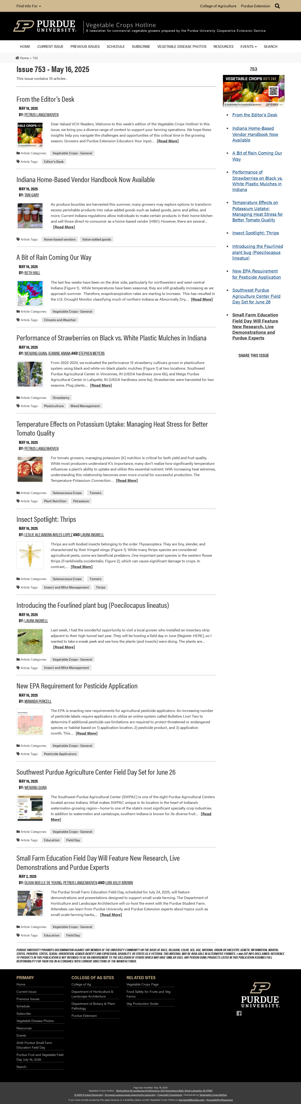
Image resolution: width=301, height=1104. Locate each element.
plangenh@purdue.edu (191, 1099)
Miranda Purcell (37, 701)
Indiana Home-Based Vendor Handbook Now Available (85, 179)
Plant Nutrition (55, 501)
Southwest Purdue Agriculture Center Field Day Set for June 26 (96, 771)
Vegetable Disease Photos (181, 46)
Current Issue (50, 46)
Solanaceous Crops (67, 493)
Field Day (73, 840)
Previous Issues (85, 46)
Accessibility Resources (219, 1099)
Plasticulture (54, 406)
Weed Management (85, 406)
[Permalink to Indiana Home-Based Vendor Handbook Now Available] (30, 215)
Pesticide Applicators (60, 754)
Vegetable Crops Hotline (213, 1094)
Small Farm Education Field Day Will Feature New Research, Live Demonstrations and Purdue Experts (98, 862)
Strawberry (61, 397)
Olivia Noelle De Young (43, 882)
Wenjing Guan (35, 353)
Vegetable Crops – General (72, 153)
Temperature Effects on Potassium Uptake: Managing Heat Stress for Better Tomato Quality (112, 428)
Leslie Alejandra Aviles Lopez (48, 534)
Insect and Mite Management (66, 587)
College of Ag (81, 984)
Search (270, 46)
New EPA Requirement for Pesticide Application (77, 685)
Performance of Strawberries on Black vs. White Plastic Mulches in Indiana (111, 337)
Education (51, 840)
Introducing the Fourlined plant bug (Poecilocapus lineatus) (92, 604)
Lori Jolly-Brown (119, 882)
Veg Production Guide (142, 1003)
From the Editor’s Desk (45, 98)
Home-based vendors (59, 239)
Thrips (100, 587)
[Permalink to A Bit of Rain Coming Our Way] (30, 293)
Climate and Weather (60, 320)
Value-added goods (96, 239)
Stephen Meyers (92, 353)
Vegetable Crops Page (142, 984)
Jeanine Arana (59, 353)
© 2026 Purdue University (88, 1094)
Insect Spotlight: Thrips (46, 518)
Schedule (116, 46)
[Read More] (168, 140)
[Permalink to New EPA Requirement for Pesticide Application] (30, 722)
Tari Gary (31, 195)
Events (247, 46)
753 (253, 68)
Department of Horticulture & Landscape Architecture (92, 993)
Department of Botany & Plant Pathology (93, 1005)
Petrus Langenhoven (41, 114)
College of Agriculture (218, 5)
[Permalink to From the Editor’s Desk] (30, 135)
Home (25, 46)
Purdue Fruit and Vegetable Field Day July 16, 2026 (39, 1057)
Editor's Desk (54, 161)
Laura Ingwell (92, 534)
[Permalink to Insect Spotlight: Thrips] (30, 555)
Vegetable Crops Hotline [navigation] (121, 25)
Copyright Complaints (170, 1094)
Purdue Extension (255, 5)
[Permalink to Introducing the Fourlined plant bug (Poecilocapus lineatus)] (30, 641)
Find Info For (27, 5)
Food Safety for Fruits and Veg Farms (148, 993)
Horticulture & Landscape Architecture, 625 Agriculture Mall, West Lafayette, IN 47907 (164, 1090)
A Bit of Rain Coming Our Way (53, 256)
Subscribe (141, 46)
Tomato (95, 493)
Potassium (81, 501)
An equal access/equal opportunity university (130, 1094)
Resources (224, 46)
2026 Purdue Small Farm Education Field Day (34, 1045)
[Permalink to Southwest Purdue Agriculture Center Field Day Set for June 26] (30, 808)
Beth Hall (32, 272)
